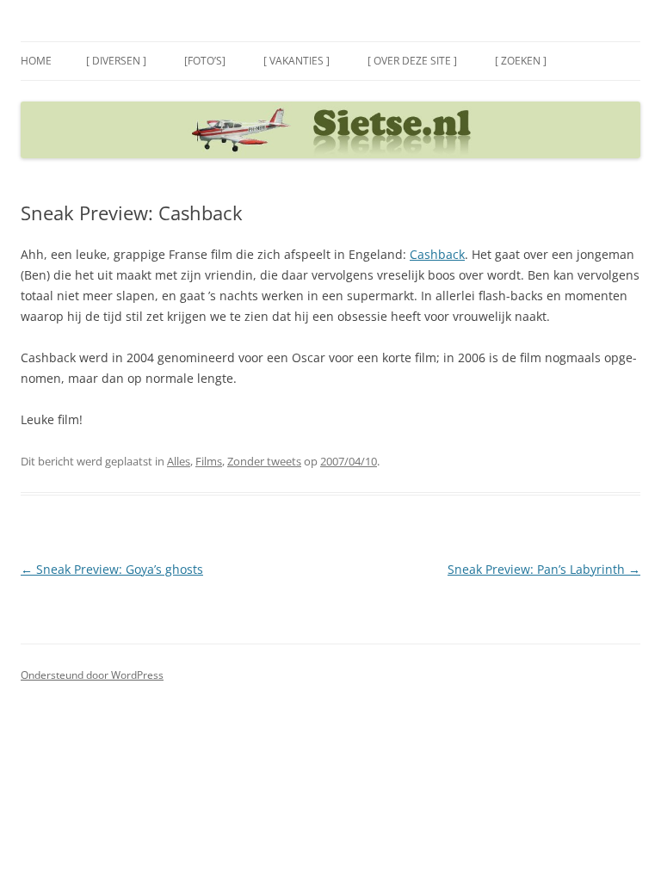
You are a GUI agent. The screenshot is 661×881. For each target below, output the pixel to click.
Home (36, 60)
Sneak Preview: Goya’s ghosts (112, 569)
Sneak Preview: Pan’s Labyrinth (544, 569)
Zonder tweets (264, 461)
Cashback (437, 254)
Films (208, 461)
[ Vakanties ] (296, 60)
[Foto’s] (204, 60)
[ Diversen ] (116, 60)
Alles (178, 461)
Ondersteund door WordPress (92, 675)
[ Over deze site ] (412, 60)
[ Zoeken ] (521, 60)
